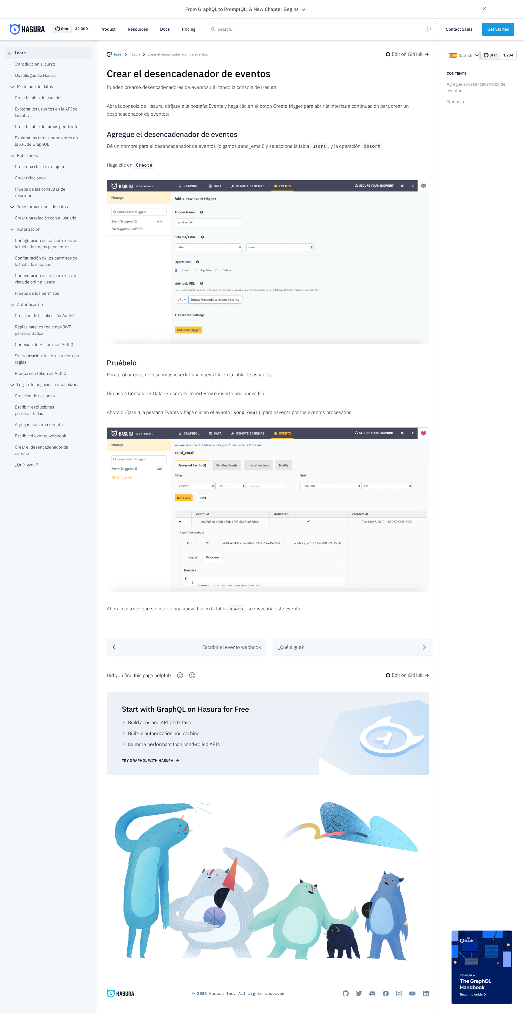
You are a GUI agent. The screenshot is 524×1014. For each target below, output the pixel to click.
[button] (484, 9)
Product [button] (108, 29)
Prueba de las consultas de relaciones (40, 192)
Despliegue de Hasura (35, 75)
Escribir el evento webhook (40, 436)
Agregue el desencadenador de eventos (476, 87)
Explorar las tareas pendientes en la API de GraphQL (46, 141)
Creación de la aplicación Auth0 (44, 315)
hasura (134, 54)
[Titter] (359, 993)
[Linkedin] (425, 993)
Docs (165, 29)
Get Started (498, 29)
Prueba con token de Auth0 (40, 373)
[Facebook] (385, 993)
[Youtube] (412, 993)
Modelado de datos (35, 86)
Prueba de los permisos (37, 293)
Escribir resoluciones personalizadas (34, 410)
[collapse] (12, 86)
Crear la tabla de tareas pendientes (48, 126)
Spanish (465, 55)
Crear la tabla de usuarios (38, 97)
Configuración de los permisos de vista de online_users (46, 279)
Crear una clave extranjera (39, 166)
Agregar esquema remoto (39, 424)
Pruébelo (455, 101)
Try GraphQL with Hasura (147, 760)
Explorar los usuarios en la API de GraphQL (46, 112)
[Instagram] (399, 993)
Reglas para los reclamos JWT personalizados (43, 330)
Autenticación (30, 304)
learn (118, 54)
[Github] (345, 993)
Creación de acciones (35, 395)
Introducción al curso (35, 64)
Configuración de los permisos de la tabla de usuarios (46, 261)
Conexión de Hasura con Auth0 (44, 344)
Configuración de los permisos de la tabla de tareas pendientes (46, 243)
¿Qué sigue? (26, 464)
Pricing (189, 29)
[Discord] (372, 993)
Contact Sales (459, 29)
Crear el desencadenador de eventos (41, 450)
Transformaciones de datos (42, 206)
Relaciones (27, 155)
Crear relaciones (30, 178)
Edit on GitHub (407, 54)
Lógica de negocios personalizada (48, 384)
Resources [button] (138, 29)
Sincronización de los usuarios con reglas (47, 359)
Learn (20, 53)
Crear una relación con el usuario (45, 218)
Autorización (28, 229)
